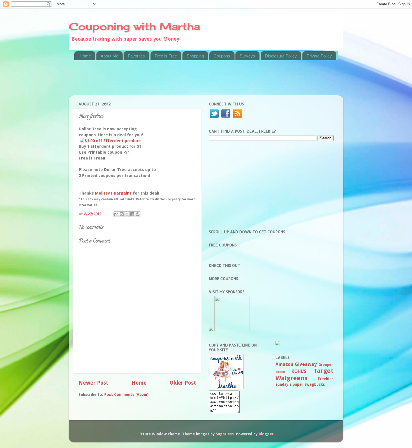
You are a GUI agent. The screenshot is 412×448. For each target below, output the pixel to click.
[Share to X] (127, 214)
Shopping (195, 56)
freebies (326, 379)
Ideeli (280, 372)
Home (85, 56)
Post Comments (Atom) (126, 394)
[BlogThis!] (121, 214)
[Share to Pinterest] (137, 214)
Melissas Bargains (113, 193)
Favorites (136, 56)
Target (324, 370)
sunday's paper (289, 384)
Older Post (183, 383)
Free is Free (166, 56)
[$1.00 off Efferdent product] (110, 140)
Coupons (222, 56)
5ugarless (225, 434)
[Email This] (116, 214)
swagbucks (314, 384)
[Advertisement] (176, 81)
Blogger (266, 434)
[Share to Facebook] (132, 214)
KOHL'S (298, 371)
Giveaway (306, 364)
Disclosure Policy (281, 56)
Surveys (247, 56)
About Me (109, 56)
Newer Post (93, 383)
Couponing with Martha (134, 26)
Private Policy (319, 56)
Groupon (326, 365)
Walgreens (291, 378)
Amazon (284, 364)
